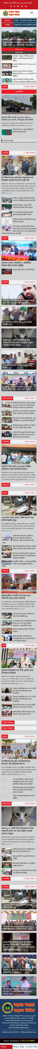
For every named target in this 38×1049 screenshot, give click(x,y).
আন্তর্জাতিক (19, 91)
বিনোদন (5, 282)
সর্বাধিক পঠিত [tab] (19, 53)
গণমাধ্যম (5, 571)
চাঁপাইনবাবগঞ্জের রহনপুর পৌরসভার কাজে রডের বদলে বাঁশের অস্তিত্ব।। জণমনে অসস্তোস (24, 789)
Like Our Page (8, 140)
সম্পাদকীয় (6, 879)
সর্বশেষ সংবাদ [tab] (19, 49)
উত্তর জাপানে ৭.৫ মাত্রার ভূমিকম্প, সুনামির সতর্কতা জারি (23, 130)
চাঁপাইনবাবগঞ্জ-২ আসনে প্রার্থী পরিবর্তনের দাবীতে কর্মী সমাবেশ (23, 206)
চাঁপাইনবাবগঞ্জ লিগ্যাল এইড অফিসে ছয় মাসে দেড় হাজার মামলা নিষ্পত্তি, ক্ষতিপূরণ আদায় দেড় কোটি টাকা (24, 405)
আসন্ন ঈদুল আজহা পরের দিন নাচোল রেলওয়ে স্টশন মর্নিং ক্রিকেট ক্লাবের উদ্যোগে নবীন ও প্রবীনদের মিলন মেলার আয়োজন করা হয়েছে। (19, 946)
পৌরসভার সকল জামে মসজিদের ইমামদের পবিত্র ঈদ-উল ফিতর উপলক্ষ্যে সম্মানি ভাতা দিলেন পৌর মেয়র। (18, 539)
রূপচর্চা (5, 736)
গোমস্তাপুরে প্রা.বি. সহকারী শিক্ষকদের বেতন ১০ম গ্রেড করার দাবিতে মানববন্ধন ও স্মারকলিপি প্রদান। (24, 623)
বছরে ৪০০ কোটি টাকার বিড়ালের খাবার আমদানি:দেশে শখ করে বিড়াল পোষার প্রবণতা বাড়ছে (18, 343)
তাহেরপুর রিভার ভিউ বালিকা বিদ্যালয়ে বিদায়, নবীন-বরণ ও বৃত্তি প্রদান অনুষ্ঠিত (17, 388)
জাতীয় (5, 86)
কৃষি (4, 645)
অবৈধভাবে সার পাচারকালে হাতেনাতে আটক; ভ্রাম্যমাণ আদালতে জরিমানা (24, 412)
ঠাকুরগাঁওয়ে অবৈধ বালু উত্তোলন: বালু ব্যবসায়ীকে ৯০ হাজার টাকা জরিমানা (24, 419)
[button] (4, 38)
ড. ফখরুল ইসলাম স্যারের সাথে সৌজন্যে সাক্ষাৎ (17, 366)
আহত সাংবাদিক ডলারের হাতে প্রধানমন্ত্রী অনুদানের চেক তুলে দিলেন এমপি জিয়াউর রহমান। (24, 638)
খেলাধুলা (5, 887)
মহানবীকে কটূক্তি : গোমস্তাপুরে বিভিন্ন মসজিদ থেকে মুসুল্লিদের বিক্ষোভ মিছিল (19, 563)
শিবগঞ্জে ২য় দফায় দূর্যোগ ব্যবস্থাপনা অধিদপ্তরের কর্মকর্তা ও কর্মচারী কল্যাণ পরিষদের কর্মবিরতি (24, 555)
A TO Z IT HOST (27, 1041)
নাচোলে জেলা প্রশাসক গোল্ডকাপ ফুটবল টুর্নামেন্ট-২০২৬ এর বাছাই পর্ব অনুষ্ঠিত (19, 44)
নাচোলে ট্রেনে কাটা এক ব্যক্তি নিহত (23, 269)
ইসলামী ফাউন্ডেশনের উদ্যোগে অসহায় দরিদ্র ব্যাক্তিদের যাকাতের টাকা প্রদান (24, 547)
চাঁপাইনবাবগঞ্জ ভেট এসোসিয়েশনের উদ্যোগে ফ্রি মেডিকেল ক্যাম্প (16, 762)
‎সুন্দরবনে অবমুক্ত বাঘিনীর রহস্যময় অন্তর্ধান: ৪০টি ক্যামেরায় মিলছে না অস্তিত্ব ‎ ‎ (23, 58)
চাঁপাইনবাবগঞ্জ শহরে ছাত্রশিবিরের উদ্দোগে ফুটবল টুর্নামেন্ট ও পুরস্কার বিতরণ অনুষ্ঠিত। (18, 927)
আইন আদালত (7, 398)
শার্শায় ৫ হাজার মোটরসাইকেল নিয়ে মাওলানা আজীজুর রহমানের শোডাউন (24, 199)
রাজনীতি (5, 153)
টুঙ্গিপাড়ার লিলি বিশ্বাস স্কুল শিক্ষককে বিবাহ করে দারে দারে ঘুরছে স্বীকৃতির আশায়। (18, 301)
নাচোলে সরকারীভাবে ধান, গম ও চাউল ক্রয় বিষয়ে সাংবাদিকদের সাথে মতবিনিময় (24, 690)
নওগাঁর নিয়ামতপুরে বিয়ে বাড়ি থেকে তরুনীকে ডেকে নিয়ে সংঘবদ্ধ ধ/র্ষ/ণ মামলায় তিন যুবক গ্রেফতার (24, 434)
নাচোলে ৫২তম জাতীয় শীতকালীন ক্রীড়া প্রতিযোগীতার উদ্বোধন (17, 971)
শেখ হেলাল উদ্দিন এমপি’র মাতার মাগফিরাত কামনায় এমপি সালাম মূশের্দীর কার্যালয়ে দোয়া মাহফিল (23, 781)
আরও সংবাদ (29, 86)
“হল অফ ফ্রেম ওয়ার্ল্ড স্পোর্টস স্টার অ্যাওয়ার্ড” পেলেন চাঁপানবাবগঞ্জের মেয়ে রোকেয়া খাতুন (17, 991)
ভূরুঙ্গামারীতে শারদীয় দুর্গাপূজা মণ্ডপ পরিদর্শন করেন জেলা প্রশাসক (16, 597)
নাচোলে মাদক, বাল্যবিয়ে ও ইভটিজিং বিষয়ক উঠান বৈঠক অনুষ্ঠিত (16, 264)
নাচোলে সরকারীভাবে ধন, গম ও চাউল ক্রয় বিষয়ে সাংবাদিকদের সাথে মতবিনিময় (24, 698)
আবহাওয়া (6, 485)
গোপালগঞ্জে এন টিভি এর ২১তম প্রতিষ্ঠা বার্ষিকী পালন (17, 323)
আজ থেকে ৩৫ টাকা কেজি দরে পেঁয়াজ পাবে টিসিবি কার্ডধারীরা (24, 871)
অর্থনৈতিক (6, 442)
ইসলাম (5, 493)
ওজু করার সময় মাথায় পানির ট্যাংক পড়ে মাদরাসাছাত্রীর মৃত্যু (18, 519)
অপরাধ (5, 238)
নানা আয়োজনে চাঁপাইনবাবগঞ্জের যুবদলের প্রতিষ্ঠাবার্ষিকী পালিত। (23, 213)
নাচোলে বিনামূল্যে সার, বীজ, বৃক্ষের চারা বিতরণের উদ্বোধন (17, 671)
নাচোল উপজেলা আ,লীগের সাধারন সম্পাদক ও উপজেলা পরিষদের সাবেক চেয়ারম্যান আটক (24, 81)
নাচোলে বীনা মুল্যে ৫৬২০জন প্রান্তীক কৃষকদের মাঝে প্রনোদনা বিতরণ (16, 468)
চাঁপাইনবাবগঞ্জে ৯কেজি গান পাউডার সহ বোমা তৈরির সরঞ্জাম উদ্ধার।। (24, 426)
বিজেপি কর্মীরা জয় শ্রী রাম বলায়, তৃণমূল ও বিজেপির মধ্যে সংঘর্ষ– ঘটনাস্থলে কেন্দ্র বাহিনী (17, 118)
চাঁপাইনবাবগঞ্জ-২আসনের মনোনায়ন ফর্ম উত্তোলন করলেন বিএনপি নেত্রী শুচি (17, 179)
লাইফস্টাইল (7, 803)
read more (28, 126)
